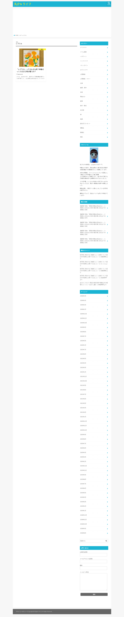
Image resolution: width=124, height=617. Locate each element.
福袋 (81, 119)
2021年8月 (83, 390)
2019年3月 (83, 501)
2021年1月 (83, 416)
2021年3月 (83, 412)
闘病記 (82, 132)
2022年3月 (83, 367)
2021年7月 (83, 394)
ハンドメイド (84, 61)
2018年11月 (83, 519)
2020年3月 (83, 457)
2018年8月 (83, 533)
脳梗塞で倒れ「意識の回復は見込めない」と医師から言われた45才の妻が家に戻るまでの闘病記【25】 (93, 232)
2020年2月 (83, 461)
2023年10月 (83, 322)
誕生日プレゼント (85, 123)
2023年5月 (83, 340)
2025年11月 (83, 318)
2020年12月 (83, 421)
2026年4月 (83, 296)
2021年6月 (83, 398)
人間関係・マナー (85, 78)
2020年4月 (83, 452)
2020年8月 (83, 439)
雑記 (81, 137)
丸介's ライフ (22, 3)
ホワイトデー (84, 70)
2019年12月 (83, 466)
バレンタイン (84, 65)
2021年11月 (83, 376)
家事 (81, 101)
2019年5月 (83, 492)
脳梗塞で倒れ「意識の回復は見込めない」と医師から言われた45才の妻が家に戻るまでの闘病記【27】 (93, 216)
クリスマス (83, 47)
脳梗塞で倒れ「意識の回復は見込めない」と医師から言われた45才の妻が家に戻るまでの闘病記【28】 (93, 207)
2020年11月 (83, 425)
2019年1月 (83, 510)
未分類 (82, 110)
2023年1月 (83, 345)
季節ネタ (82, 96)
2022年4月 (83, 363)
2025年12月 (83, 314)
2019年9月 (83, 475)
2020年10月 (83, 430)
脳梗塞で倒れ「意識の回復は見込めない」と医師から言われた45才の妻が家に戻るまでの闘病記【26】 (93, 224)
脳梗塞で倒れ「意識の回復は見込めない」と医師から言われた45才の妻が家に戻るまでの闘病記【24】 (93, 240)
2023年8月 (83, 331)
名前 (81, 92)
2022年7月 (83, 349)
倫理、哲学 (83, 87)
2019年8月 (83, 479)
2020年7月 (83, 443)
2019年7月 (83, 483)
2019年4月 (83, 497)
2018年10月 (83, 524)
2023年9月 (83, 327)
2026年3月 (83, 300)
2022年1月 (83, 372)
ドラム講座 (83, 52)
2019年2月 (83, 506)
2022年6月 (83, 354)
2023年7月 (83, 336)
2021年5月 (83, 403)
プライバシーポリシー (21, 611)
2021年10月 (83, 381)
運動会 (82, 128)
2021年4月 (83, 407)
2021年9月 (83, 385)
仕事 (81, 83)
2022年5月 (83, 358)
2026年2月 (83, 305)
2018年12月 (83, 515)
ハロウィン (83, 56)
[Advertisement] (62, 22)
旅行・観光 (83, 105)
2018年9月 (83, 528)
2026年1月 (83, 309)
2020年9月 (83, 434)
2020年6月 (83, 448)
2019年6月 (83, 488)
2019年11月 (83, 470)
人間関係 (82, 74)
